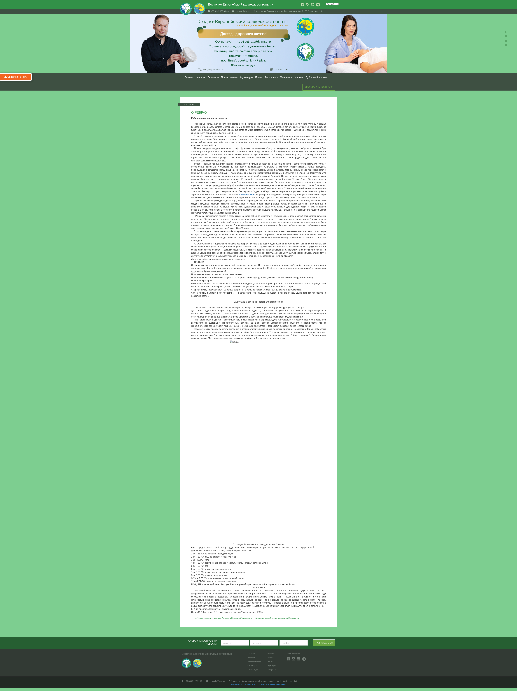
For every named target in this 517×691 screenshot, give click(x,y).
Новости (251, 658)
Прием (258, 77)
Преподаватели (254, 662)
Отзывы (270, 662)
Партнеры (271, 666)
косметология (246, 194)
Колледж (200, 77)
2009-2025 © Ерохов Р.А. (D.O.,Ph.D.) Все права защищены (258, 684)
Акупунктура (246, 77)
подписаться (324, 643)
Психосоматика (229, 77)
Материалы (286, 77)
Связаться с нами (17, 76)
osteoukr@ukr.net (242, 11)
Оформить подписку (320, 87)
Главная (189, 77)
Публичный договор (316, 77)
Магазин (299, 77)
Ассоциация (271, 77)
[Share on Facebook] (327, 105)
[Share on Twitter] (332, 105)
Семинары (213, 77)
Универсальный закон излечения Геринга (275, 618)
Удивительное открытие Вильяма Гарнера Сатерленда (225, 618)
